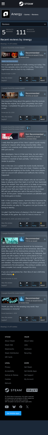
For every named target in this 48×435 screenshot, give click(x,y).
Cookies (8, 379)
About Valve (28, 341)
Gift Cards (8, 357)
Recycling (27, 353)
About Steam (10, 341)
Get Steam (28, 367)
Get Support (28, 375)
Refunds (8, 383)
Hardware (28, 349)
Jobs (26, 345)
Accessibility (9, 371)
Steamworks (9, 349)
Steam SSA (9, 345)
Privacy (7, 367)
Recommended (32, 53)
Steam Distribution (12, 353)
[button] (43, 79)
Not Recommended (34, 134)
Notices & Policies (11, 375)
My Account (28, 379)
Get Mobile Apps (13, 413)
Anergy (17, 14)
